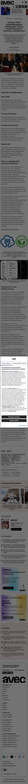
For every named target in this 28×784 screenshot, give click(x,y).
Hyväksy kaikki (14, 420)
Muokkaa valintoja (14, 417)
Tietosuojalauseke (23, 425)
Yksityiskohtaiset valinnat (19, 363)
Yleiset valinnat (6, 363)
